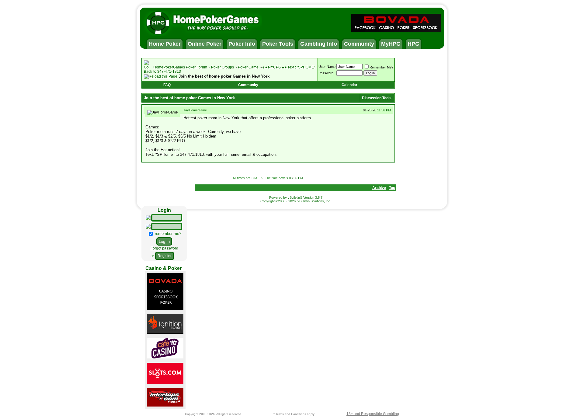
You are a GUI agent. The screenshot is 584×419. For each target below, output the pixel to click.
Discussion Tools (376, 98)
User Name (326, 66)
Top (392, 188)
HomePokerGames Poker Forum (180, 67)
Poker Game (248, 67)
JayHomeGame (195, 110)
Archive (379, 188)
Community (248, 85)
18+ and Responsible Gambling (372, 414)
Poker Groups (222, 67)
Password (325, 73)
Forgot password (164, 248)
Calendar (349, 85)
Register (165, 256)
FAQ (167, 85)
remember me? (167, 233)
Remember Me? (381, 67)
